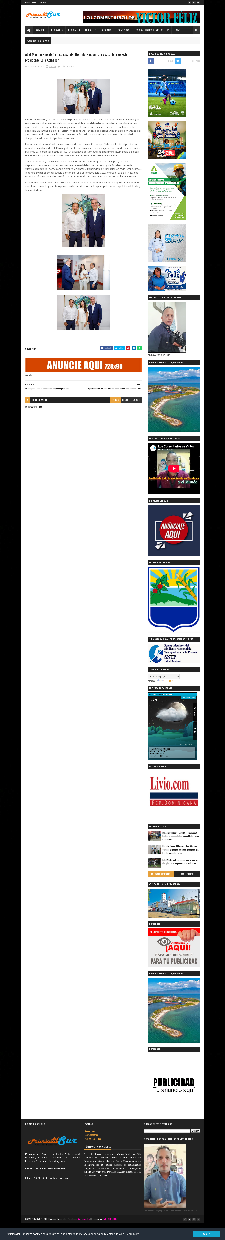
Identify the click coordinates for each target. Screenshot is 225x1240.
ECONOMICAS (123, 30)
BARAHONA (40, 30)
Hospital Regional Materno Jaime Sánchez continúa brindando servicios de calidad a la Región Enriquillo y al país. (180, 850)
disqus (125, 399)
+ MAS (177, 30)
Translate (169, 680)
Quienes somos (90, 1131)
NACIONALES (74, 30)
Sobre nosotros (91, 1134)
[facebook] (189, 2)
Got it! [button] (206, 1234)
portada (70, 66)
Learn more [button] (132, 1234)
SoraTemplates (84, 1219)
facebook (136, 399)
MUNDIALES (90, 30)
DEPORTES (106, 30)
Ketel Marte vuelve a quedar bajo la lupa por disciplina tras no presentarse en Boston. (180, 861)
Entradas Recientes (160, 874)
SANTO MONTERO (110, 1219)
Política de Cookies (92, 1138)
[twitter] (198, 2)
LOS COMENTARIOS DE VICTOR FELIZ (152, 30)
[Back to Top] (198, 1219)
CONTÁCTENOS (43, 2)
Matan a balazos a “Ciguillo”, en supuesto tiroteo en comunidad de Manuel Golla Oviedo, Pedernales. (181, 836)
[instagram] (194, 2)
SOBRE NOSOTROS (31, 2)
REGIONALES (57, 30)
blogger (115, 399)
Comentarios (187, 874)
